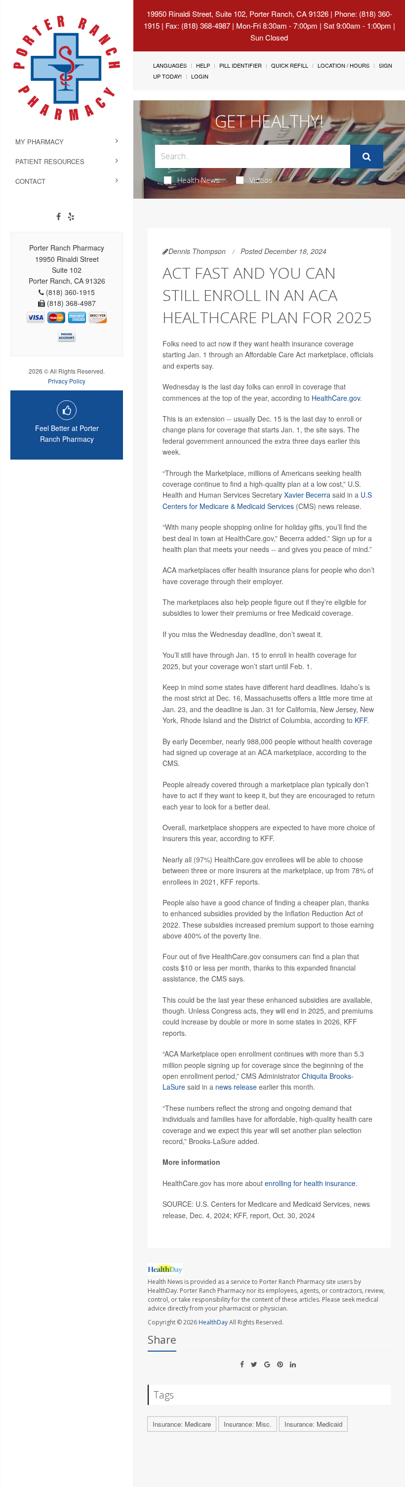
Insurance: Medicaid (313, 1424)
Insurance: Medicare (182, 1424)
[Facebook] (58, 216)
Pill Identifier (240, 65)
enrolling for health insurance (310, 1183)
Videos (261, 180)
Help (203, 65)
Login (199, 76)
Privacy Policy (66, 381)
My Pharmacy (39, 141)
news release (236, 1087)
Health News (198, 180)
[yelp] (71, 216)
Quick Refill (289, 65)
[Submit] (366, 157)
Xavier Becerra (307, 495)
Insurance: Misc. (248, 1424)
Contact (30, 181)
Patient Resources (49, 161)
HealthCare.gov (336, 398)
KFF (361, 720)
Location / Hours (343, 65)
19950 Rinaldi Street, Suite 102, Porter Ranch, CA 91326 (237, 13)
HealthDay (213, 1322)
